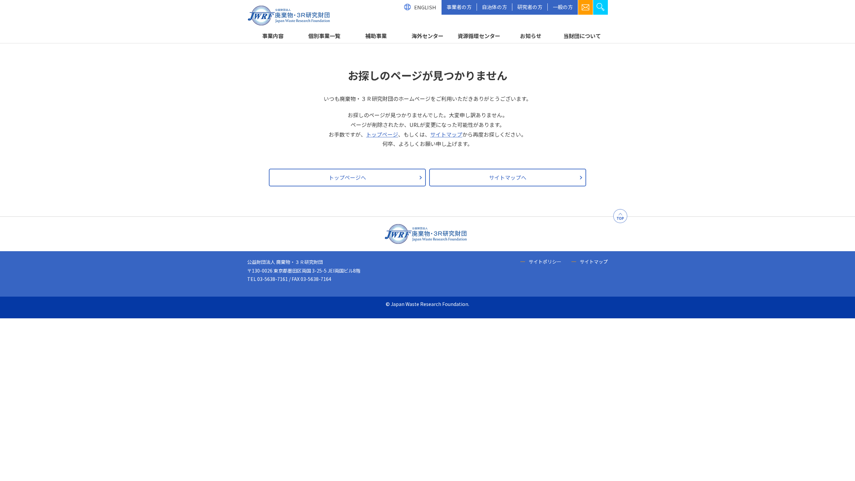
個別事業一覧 (324, 36)
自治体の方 (494, 6)
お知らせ (530, 36)
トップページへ (347, 177)
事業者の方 (459, 6)
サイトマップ (446, 134)
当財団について (582, 36)
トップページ (382, 134)
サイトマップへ (507, 177)
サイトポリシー (545, 261)
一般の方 (563, 6)
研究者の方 (529, 6)
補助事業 (376, 36)
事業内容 (273, 36)
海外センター (427, 36)
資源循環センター (479, 36)
